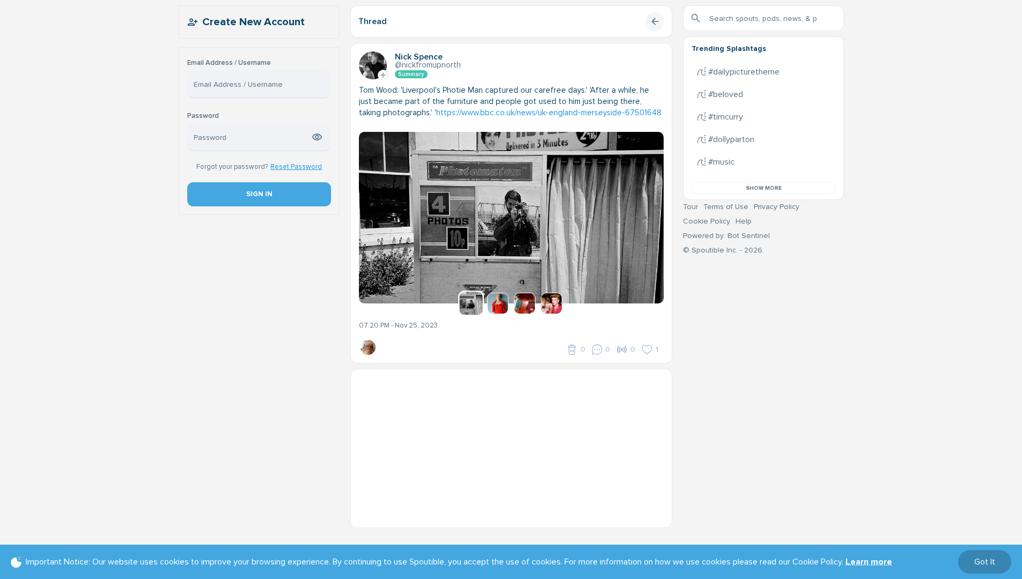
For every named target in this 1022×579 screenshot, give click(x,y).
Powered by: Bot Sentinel (726, 235)
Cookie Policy (706, 221)
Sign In (259, 194)
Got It (984, 561)
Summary (411, 74)
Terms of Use (725, 206)
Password (203, 116)
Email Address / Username (229, 63)
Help (744, 221)
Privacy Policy (776, 206)
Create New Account (253, 22)
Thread (372, 21)
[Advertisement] (511, 444)
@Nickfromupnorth (428, 65)
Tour (690, 206)
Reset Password (296, 166)
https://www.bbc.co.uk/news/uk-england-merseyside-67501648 (548, 112)
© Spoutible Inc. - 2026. (723, 250)
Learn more (868, 561)
